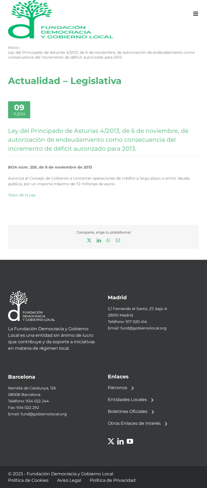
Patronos (117, 387)
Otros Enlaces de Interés (134, 423)
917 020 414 (136, 321)
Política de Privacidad (113, 480)
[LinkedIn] (120, 441)
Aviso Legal (69, 480)
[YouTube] (130, 441)
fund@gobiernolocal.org (143, 328)
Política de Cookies (28, 480)
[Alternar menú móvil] (196, 13)
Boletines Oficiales (127, 411)
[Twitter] (111, 441)
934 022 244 (37, 401)
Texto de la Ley (22, 195)
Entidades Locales (127, 399)
